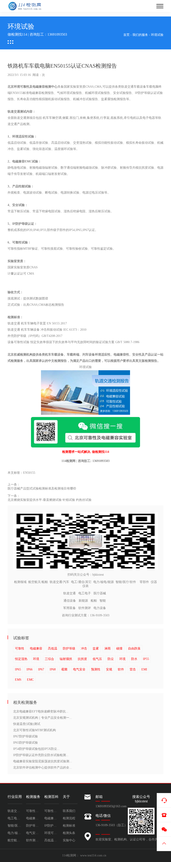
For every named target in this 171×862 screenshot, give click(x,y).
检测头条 (69, 833)
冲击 (84, 648)
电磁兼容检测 (33, 818)
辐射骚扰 (66, 659)
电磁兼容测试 (51, 818)
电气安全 (79, 669)
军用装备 (69, 608)
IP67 (41, 669)
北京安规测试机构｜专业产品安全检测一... (42, 717)
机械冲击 (79, 99)
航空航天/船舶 (38, 582)
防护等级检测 (33, 825)
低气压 (97, 659)
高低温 (52, 648)
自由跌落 (134, 648)
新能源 (83, 600)
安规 (109, 669)
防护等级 (69, 648)
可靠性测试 (51, 811)
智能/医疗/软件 (126, 582)
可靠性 (19, 648)
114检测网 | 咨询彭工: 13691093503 (85, 461)
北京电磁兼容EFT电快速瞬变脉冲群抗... (40, 711)
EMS (18, 679)
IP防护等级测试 (51, 825)
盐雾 (96, 648)
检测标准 (69, 825)
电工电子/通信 (15, 818)
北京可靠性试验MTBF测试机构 (34, 730)
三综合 (49, 659)
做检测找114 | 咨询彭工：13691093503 (37, 34)
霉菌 (64, 669)
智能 (103, 600)
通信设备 (69, 600)
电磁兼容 (36, 648)
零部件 (144, 582)
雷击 (133, 669)
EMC (30, 679)
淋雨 (107, 648)
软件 (121, 669)
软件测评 (84, 608)
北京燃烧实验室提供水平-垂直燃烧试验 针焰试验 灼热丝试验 (50, 500)
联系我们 (69, 811)
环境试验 (157, 34)
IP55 (146, 659)
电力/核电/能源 (103, 582)
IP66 (29, 669)
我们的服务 (140, 34)
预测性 (95, 669)
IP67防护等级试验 (25, 736)
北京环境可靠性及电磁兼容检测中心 (32, 86)
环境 (36, 659)
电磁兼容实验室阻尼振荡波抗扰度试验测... (42, 761)
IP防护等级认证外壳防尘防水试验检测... (41, 755)
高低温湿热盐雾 (51, 840)
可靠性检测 (33, 811)
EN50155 (29, 472)
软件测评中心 (33, 840)
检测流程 (69, 818)
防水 (134, 659)
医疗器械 (100, 593)
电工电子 (84, 593)
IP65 (18, 669)
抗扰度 (82, 659)
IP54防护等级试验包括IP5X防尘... (36, 749)
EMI (144, 669)
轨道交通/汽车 (59, 582)
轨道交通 (69, 593)
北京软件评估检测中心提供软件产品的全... (42, 767)
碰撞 (119, 648)
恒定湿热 (21, 659)
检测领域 (20, 582)
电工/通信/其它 (81, 582)
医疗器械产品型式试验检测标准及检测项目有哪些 (42, 488)
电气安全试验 (33, 833)
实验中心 (69, 840)
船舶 (94, 600)
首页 (126, 34)
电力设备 (100, 608)
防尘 (111, 659)
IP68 (53, 669)
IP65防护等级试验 (25, 742)
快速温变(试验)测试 (26, 724)
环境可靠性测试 (51, 833)
